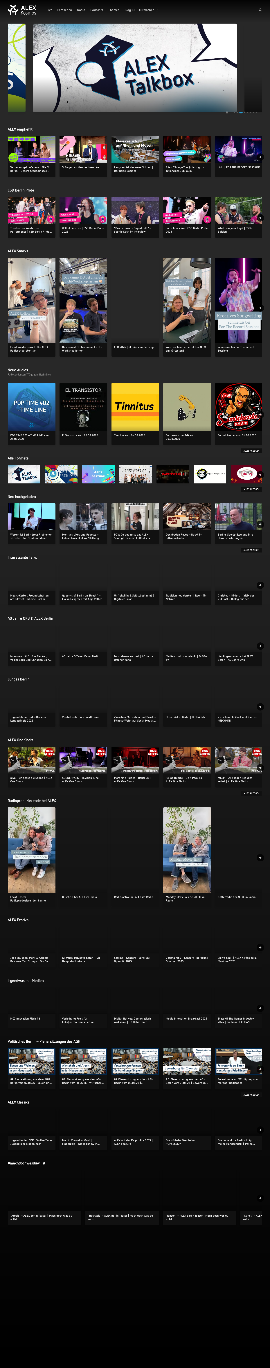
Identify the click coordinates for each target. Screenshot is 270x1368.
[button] (260, 9)
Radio (81, 10)
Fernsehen (64, 10)
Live (49, 10)
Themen (114, 10)
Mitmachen (146, 10)
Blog (128, 10)
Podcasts (96, 10)
